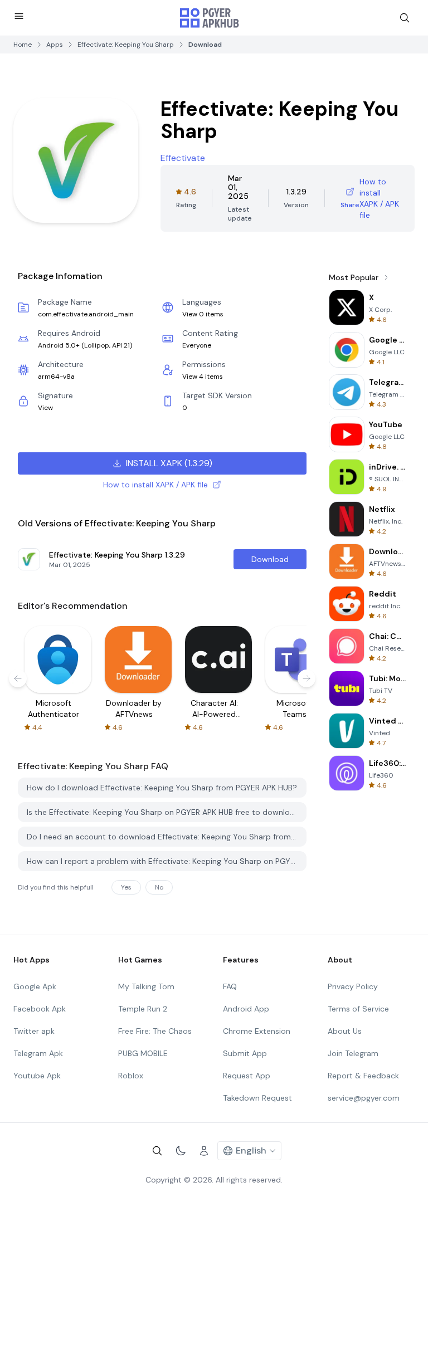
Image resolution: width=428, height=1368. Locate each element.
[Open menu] (19, 16)
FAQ (230, 986)
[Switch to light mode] (181, 1151)
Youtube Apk (37, 1076)
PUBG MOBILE (143, 1053)
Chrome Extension (256, 1031)
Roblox (130, 1076)
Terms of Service (358, 1009)
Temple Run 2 (142, 1009)
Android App (246, 1009)
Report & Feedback (363, 1076)
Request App (246, 1076)
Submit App (245, 1053)
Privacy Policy (353, 986)
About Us (345, 1031)
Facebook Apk (39, 1009)
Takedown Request (257, 1098)
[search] (405, 18)
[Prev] (18, 678)
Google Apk (34, 986)
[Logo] (209, 18)
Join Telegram (353, 1053)
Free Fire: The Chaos (155, 1031)
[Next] (306, 678)
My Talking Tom (146, 986)
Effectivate (182, 158)
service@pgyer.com (364, 1098)
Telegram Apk (38, 1053)
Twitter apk (34, 1031)
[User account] (204, 1151)
